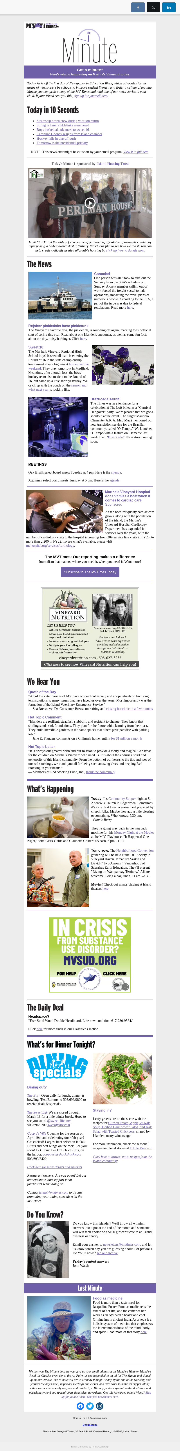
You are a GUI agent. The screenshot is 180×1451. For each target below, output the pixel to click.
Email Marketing (79, 1446)
